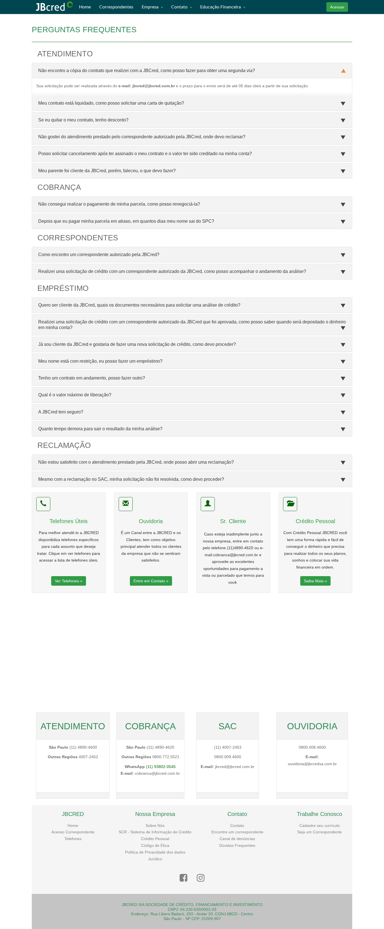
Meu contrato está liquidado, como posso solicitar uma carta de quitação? (111, 103)
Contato (237, 825)
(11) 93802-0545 (161, 766)
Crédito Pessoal (155, 838)
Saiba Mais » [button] (315, 581)
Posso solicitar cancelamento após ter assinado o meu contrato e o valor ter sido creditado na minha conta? (145, 153)
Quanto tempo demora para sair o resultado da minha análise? (100, 428)
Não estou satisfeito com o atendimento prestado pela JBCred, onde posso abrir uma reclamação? (136, 462)
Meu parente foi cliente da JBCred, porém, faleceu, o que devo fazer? (107, 170)
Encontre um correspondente (237, 832)
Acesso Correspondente (72, 832)
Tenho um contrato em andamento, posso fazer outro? (91, 378)
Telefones (73, 838)
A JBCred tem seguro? (60, 412)
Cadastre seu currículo (319, 825)
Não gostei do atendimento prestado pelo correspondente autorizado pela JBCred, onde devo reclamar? (141, 136)
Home (72, 825)
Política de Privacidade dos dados (155, 852)
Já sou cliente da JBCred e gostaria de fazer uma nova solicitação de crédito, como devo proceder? (137, 344)
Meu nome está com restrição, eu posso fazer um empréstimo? (100, 361)
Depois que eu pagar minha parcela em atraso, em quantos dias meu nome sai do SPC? (126, 221)
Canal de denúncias (237, 838)
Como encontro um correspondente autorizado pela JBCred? (98, 254)
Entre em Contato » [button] (151, 581)
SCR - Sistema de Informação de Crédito (155, 832)
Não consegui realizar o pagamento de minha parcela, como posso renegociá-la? (119, 204)
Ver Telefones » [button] (68, 581)
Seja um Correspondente (319, 832)
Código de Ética (155, 845)
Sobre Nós (155, 825)
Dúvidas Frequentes (237, 845)
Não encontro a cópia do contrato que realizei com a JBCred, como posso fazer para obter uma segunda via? (146, 70)
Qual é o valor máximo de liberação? (74, 394)
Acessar (337, 7)
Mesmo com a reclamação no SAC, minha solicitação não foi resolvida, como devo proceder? (131, 479)
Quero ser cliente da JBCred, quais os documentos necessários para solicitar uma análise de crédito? (139, 305)
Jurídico (155, 859)
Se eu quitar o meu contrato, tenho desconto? (83, 120)
